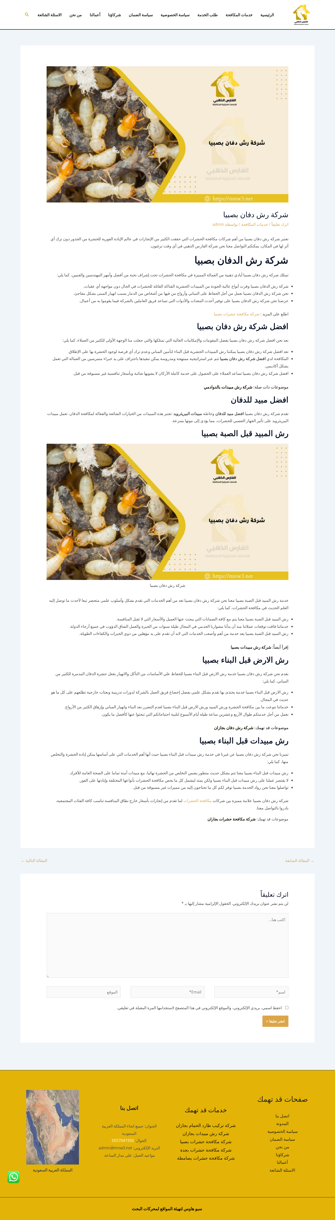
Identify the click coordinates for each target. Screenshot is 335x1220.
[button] (26, 15)
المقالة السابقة (299, 860)
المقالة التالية (34, 860)
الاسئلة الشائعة (50, 14)
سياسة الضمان (141, 14)
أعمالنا (95, 14)
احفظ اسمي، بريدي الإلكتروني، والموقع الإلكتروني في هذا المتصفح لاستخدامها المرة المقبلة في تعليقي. (199, 1007)
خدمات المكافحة (239, 14)
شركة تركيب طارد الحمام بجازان (206, 1125)
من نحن (75, 14)
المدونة (282, 1123)
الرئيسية (267, 14)
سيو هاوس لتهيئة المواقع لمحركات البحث (167, 1208)
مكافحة (205, 800)
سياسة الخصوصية (175, 14)
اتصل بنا (282, 1116)
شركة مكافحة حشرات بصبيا (236, 314)
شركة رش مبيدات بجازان (205, 1133)
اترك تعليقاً (279, 224)
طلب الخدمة (207, 14)
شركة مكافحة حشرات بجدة (206, 1150)
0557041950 (123, 1140)
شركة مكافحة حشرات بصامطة (206, 1158)
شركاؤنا (114, 14)
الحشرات (190, 800)
